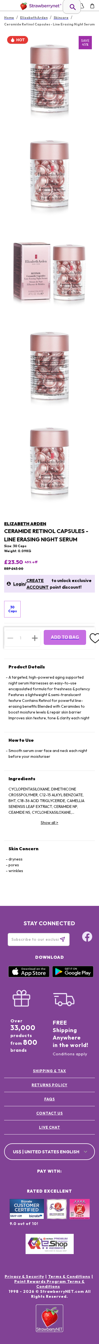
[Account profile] (81, 6)
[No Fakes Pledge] (80, 1215)
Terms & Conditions (69, 1276)
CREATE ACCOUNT (37, 584)
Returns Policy (49, 1085)
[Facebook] (87, 937)
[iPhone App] (29, 975)
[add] (35, 638)
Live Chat (49, 1127)
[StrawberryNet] (39, 6)
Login (19, 583)
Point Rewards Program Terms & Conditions (49, 1284)
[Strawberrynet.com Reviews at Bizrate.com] (27, 1217)
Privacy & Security (24, 1276)
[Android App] (73, 975)
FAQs (49, 1099)
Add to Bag (65, 637)
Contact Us (49, 1113)
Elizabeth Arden (25, 523)
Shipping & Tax (49, 1071)
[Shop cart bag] (92, 6)
